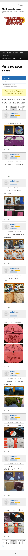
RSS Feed (6, 546)
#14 (8, 231)
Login (20, 58)
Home (3, 52)
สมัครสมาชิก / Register (18, 52)
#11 (8, 120)
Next (20, 107)
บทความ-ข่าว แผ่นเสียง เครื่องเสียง (9, 58)
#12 (8, 161)
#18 (8, 422)
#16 (8, 318)
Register (19, 91)
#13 (8, 187)
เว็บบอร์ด (9, 52)
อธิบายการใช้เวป (5, 55)
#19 (8, 463)
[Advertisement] (14, 38)
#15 (8, 275)
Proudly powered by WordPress (14, 553)
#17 (8, 378)
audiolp (13, 113)
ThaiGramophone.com (12, 9)
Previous (6, 109)
